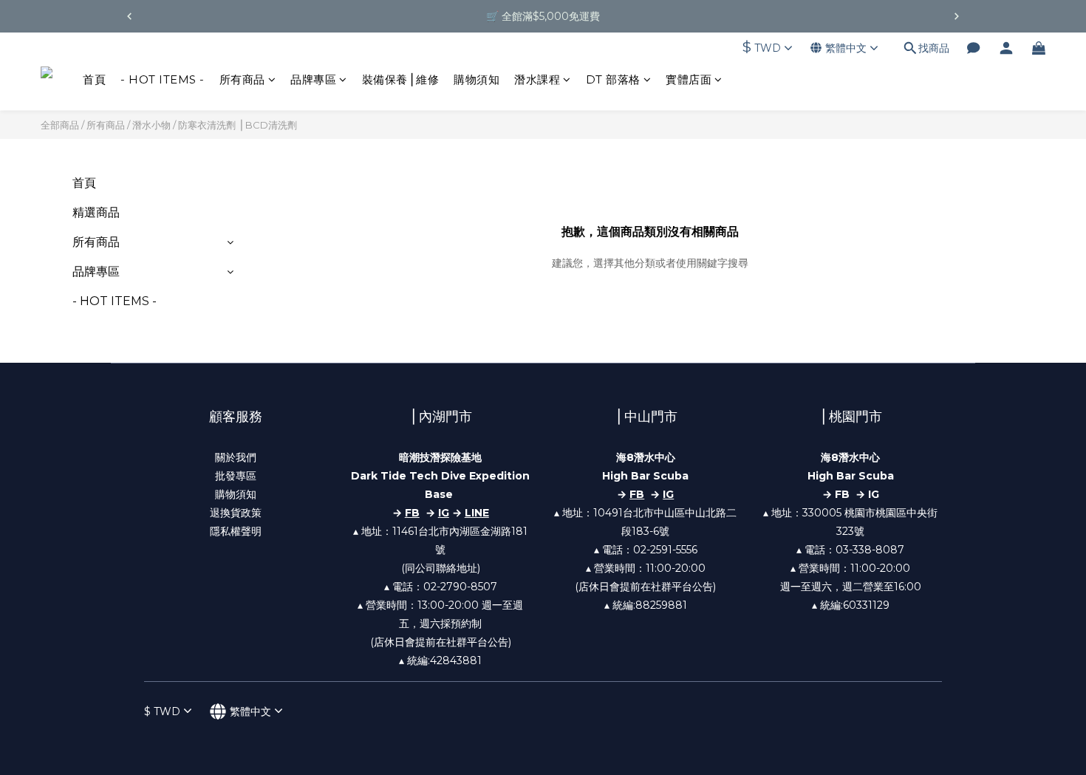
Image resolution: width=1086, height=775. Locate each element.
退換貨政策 (236, 512)
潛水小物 (151, 125)
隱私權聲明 (236, 531)
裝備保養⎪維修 (401, 79)
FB (636, 494)
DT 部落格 (613, 79)
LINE (477, 512)
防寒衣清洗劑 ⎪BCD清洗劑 (237, 125)
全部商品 (60, 125)
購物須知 (476, 79)
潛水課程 (537, 79)
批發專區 (235, 475)
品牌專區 (313, 79)
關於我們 (235, 457)
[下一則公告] (956, 16)
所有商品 (242, 79)
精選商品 (96, 212)
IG (443, 512)
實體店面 (688, 79)
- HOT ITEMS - (162, 79)
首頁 (94, 79)
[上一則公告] (129, 16)
